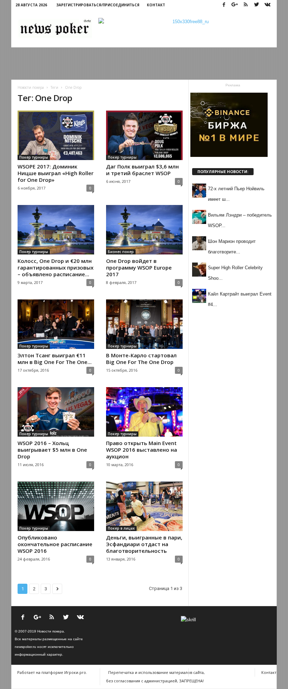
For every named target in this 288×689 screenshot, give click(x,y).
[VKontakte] (267, 5)
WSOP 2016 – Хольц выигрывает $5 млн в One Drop (52, 449)
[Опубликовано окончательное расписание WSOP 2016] (56, 506)
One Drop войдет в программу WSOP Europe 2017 (139, 267)
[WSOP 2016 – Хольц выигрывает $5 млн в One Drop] (56, 412)
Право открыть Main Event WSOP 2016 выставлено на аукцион (141, 449)
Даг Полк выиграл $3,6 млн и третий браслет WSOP (142, 170)
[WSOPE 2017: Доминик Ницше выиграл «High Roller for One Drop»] (56, 135)
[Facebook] (224, 5)
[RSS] (245, 5)
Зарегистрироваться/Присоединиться (97, 4)
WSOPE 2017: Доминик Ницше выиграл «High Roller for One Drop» (55, 173)
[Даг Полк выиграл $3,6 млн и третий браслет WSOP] (144, 135)
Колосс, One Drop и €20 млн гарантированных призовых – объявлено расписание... (55, 267)
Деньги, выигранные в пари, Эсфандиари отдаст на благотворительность (144, 544)
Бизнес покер (121, 251)
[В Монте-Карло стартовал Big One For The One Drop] (144, 324)
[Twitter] (256, 5)
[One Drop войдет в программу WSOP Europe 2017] (144, 229)
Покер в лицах (121, 528)
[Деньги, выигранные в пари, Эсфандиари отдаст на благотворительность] (144, 506)
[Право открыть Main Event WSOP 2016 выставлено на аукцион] (144, 412)
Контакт (156, 4)
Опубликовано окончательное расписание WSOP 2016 (55, 544)
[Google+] (234, 5)
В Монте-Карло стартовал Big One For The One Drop (141, 358)
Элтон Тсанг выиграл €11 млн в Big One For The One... (55, 358)
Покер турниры (33, 157)
